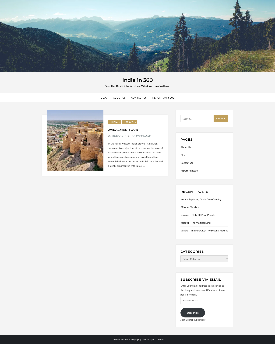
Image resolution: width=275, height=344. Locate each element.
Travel (130, 122)
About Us (119, 97)
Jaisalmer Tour (123, 130)
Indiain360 (117, 135)
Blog (104, 97)
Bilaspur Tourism (189, 207)
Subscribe (193, 312)
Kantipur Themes (154, 339)
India (114, 122)
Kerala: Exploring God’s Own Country (200, 199)
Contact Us (139, 97)
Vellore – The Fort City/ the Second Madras (204, 230)
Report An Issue (163, 97)
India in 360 (137, 80)
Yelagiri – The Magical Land (195, 222)
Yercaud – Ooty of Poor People (197, 214)
